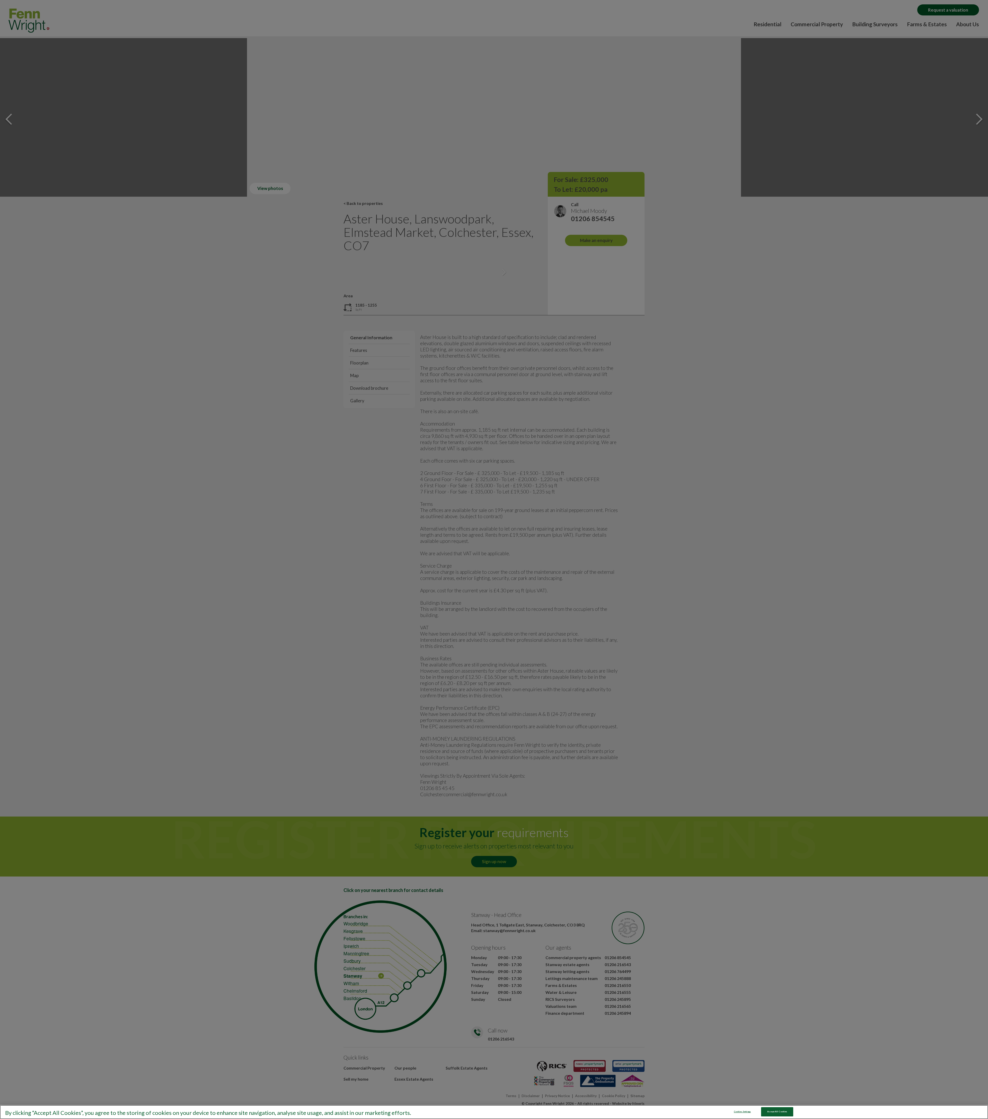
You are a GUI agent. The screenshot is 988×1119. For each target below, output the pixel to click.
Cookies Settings (742, 1111)
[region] (494, 1112)
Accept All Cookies (777, 1111)
